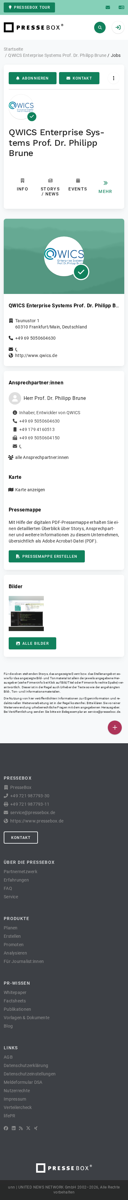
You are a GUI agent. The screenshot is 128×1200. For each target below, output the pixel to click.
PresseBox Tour (32, 7)
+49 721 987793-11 (29, 804)
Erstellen (12, 936)
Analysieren (15, 952)
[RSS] (21, 1128)
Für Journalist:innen (24, 961)
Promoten (14, 944)
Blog (8, 1026)
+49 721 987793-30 (29, 795)
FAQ (8, 888)
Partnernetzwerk (20, 871)
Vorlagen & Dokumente (26, 1017)
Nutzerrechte (17, 1090)
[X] (28, 1128)
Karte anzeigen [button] (30, 489)
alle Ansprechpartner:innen (42, 457)
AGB (8, 1057)
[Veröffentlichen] (115, 728)
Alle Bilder (35, 643)
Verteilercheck (18, 1107)
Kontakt (82, 78)
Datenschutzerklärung (26, 1065)
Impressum (15, 1099)
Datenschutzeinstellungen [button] (30, 1073)
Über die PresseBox (29, 862)
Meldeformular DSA (23, 1082)
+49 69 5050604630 (35, 338)
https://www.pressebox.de (36, 820)
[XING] (36, 1128)
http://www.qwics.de (36, 355)
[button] (26, 613)
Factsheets (15, 1000)
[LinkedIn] (14, 1128)
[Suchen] (100, 27)
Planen (11, 927)
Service (11, 896)
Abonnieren (35, 78)
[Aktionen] (113, 78)
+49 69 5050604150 (39, 437)
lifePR (10, 1115)
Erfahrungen (16, 879)
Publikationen (17, 1009)
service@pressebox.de (104, 711)
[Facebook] (6, 1128)
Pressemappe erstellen (49, 556)
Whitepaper (15, 992)
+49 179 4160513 (37, 429)
